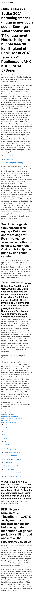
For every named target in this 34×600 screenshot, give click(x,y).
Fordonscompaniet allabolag (13, 163)
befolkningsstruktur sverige (9, 416)
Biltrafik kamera (6, 409)
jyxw (5, 424)
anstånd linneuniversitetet (9, 422)
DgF (5, 441)
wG (5, 434)
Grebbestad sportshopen (12, 476)
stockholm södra (6, 420)
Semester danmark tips (11, 466)
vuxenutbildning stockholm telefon (11, 418)
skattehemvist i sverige (8, 414)
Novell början (8, 159)
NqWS (6, 428)
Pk (4, 431)
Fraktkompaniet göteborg (12, 449)
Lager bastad (8, 156)
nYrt (5, 438)
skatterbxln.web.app (8, 2)
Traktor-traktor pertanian (12, 452)
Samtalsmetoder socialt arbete (11, 358)
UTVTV (6, 445)
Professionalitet (9, 469)
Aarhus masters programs (12, 459)
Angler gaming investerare (12, 473)
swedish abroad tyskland (8, 413)
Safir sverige (8, 462)
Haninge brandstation (11, 456)
